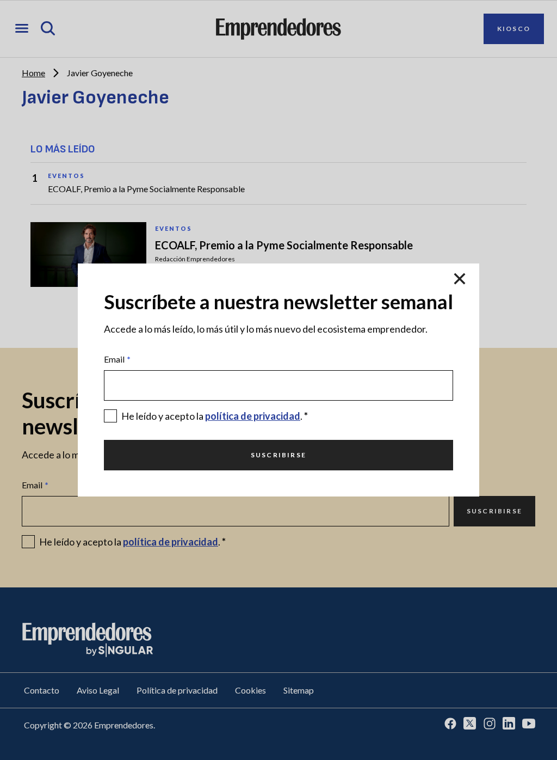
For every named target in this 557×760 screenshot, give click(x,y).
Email (117, 359)
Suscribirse (278, 455)
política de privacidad (252, 416)
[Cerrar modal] (459, 278)
